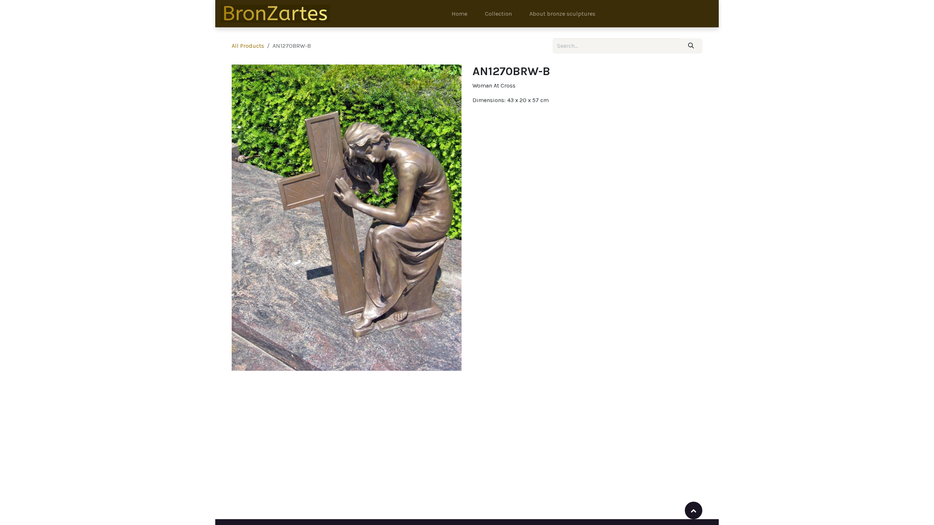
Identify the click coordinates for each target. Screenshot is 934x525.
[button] (693, 510)
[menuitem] (459, 14)
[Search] (691, 46)
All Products (248, 45)
